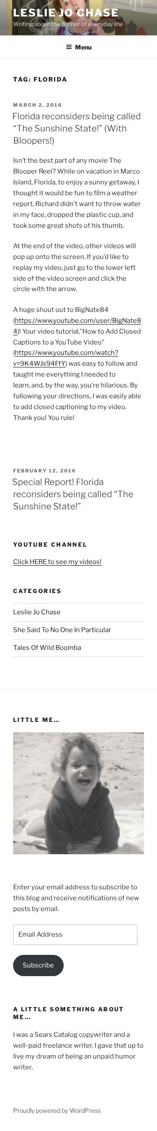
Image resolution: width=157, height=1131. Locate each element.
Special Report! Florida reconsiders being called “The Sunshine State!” (72, 494)
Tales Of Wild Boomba (47, 648)
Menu (83, 47)
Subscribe (38, 965)
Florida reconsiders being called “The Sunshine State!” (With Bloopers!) (76, 128)
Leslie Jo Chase (66, 13)
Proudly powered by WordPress (57, 1110)
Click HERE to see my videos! (57, 562)
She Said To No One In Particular (62, 630)
